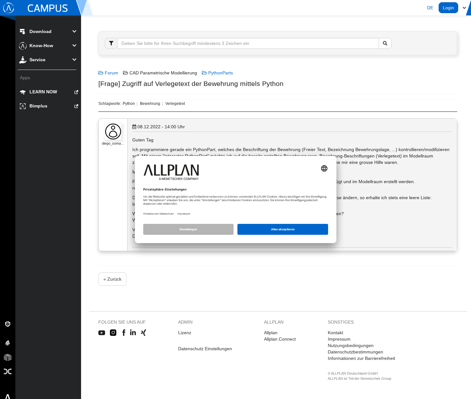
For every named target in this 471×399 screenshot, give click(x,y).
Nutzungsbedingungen (351, 345)
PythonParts (220, 72)
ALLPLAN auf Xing (143, 332)
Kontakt (335, 332)
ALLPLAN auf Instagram (114, 332)
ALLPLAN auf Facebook (123, 332)
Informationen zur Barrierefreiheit (361, 358)
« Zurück (112, 279)
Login (448, 7)
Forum (110, 72)
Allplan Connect (280, 339)
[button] (430, 7)
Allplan (270, 332)
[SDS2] (8, 323)
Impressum (339, 339)
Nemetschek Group (375, 378)
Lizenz (184, 332)
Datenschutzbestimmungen (355, 351)
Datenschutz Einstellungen (205, 348)
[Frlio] (8, 357)
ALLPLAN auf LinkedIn (133, 332)
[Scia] (8, 342)
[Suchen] (385, 43)
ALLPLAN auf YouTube (101, 332)
